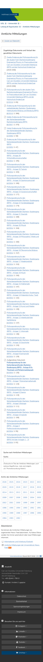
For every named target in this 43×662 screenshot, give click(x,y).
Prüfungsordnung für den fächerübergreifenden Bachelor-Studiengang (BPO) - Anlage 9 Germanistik (23, 351)
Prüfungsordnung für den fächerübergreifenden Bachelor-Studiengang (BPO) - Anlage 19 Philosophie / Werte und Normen (23, 235)
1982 (18, 518)
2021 (39, 482)
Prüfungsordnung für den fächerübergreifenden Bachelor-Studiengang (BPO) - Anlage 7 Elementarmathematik (23, 378)
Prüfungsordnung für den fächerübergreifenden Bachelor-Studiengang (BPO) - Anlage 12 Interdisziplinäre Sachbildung (23, 316)
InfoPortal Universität (9, 14)
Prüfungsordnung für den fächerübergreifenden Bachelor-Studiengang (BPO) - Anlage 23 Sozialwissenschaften (23, 189)
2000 (18, 503)
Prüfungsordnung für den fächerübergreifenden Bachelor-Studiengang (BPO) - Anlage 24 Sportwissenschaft (23, 178)
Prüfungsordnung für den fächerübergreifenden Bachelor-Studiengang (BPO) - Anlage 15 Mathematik (23, 281)
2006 (18, 497)
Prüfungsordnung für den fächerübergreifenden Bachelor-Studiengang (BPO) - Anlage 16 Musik (23, 270)
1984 (4, 518)
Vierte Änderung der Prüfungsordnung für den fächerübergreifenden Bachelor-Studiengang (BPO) (22, 130)
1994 (18, 508)
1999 (25, 503)
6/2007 (10, 125)
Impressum (21, 612)
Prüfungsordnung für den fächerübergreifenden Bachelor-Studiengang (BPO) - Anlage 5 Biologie (23, 401)
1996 (4, 508)
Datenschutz (21, 596)
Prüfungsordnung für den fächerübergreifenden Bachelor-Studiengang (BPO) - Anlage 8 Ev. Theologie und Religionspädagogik (20, 366)
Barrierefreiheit (21, 601)
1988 (18, 513)
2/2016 (10, 102)
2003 (39, 497)
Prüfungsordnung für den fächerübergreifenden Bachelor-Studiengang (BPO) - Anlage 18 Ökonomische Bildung (23, 247)
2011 (25, 492)
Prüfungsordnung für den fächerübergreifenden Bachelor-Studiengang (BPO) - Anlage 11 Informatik (23, 328)
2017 (25, 487)
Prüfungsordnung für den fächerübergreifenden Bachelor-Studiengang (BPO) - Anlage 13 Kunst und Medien (23, 304)
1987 (25, 513)
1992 (32, 508)
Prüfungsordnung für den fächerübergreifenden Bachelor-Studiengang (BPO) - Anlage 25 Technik (23, 167)
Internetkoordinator (16, 556)
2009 (39, 492)
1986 (32, 513)
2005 (25, 497)
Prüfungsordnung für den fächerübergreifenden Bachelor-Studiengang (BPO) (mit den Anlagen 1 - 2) (23, 437)
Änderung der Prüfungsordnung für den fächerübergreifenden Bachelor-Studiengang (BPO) (23, 142)
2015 (39, 487)
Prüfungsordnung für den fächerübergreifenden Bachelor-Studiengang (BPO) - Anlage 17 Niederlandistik (23, 259)
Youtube (21, 642)
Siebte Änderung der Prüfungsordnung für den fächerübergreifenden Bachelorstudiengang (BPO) (22, 119)
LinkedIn (21, 631)
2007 (11, 497)
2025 (11, 482)
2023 (25, 482)
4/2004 (10, 161)
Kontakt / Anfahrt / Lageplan (15, 582)
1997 (39, 503)
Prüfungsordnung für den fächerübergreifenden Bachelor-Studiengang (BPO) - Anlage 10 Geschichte (23, 340)
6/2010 (10, 113)
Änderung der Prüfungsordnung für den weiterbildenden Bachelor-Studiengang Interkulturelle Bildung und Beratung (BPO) (23, 108)
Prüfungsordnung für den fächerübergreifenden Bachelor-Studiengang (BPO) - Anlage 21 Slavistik (23, 211)
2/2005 (10, 147)
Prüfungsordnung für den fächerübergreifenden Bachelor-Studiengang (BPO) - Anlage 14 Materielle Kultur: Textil (23, 292)
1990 (4, 513)
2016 (32, 487)
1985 (39, 513)
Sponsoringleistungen (21, 606)
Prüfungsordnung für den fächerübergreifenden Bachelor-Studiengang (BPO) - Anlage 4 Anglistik (23, 412)
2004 (32, 497)
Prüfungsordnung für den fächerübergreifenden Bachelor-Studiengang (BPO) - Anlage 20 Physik (23, 223)
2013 (11, 492)
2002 (4, 503)
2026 (4, 482)
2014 (4, 492)
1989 (11, 513)
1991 (39, 508)
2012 (18, 492)
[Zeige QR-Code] (40, 556)
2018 (18, 487)
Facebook (21, 647)
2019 (11, 487)
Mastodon (22, 637)
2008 (4, 497)
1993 (25, 508)
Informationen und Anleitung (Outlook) (18, 541)
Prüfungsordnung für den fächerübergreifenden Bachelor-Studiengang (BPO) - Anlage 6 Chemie (23, 390)
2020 (4, 487)
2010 (32, 492)
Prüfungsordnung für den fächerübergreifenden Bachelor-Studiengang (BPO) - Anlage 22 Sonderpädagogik (23, 200)
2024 (18, 482)
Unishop (21, 653)
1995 (11, 508)
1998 (32, 503)
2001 (11, 503)
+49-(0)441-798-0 (12, 578)
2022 (32, 482)
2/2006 (10, 136)
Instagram (21, 626)
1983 (11, 518)
